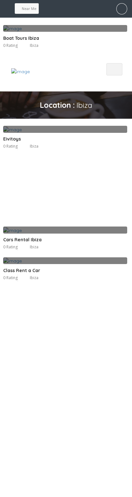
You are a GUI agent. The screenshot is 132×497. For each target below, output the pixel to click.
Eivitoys (12, 139)
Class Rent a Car (21, 270)
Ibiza (34, 146)
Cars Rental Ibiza (22, 240)
